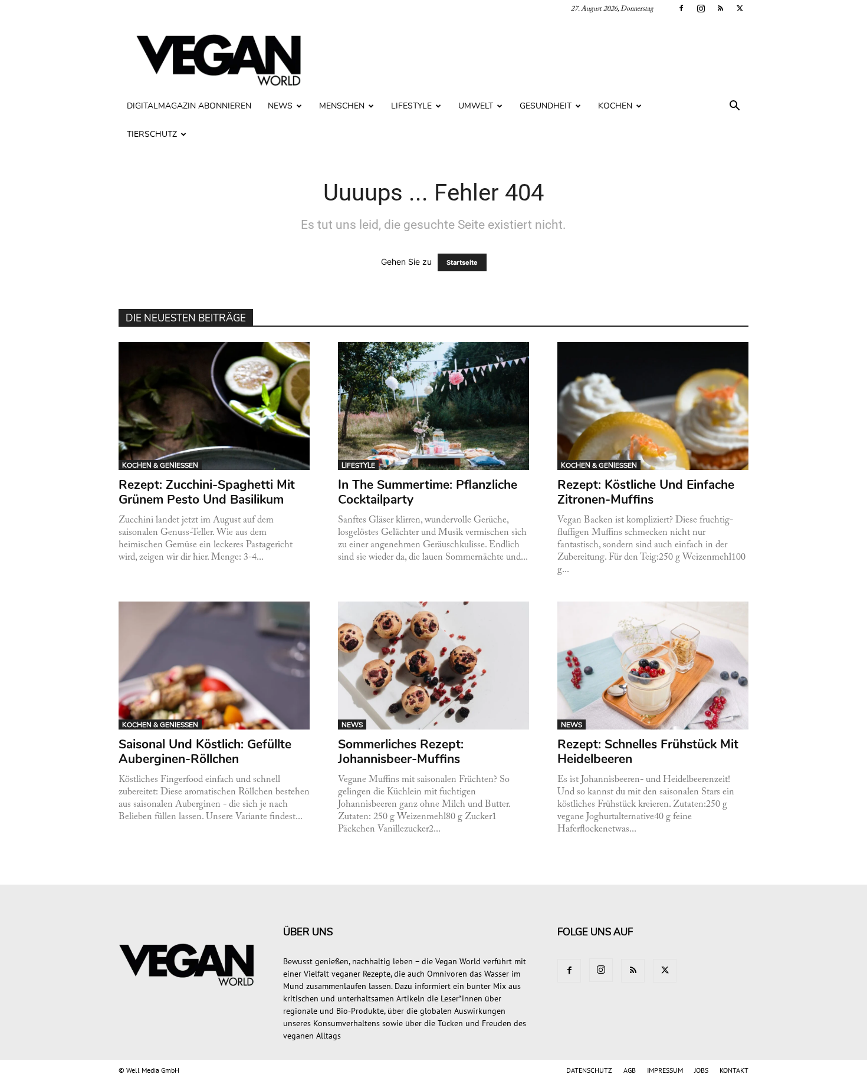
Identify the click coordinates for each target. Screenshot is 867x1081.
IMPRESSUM (665, 1070)
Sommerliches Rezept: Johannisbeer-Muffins (401, 751)
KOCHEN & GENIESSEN (160, 465)
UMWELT (475, 105)
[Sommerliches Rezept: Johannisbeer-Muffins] (434, 666)
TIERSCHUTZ (152, 134)
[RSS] (720, 8)
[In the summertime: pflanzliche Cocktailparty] (434, 406)
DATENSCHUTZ (589, 1070)
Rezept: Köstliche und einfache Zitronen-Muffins (645, 492)
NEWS (280, 105)
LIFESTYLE (411, 105)
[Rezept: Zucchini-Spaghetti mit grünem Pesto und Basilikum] (214, 406)
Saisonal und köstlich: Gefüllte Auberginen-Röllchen (205, 751)
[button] (734, 107)
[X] (739, 8)
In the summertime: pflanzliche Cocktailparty (427, 492)
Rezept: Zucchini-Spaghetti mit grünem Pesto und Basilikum (207, 492)
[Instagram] (701, 8)
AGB (629, 1070)
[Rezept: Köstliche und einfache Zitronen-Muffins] (653, 406)
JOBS (701, 1070)
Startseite (462, 262)
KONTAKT (734, 1070)
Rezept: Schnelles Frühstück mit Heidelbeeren (647, 751)
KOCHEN (615, 105)
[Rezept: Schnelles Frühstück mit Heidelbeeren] (653, 666)
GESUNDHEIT (546, 105)
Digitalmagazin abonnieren (189, 105)
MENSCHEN (341, 105)
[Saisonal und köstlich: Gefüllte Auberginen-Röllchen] (214, 666)
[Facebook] (681, 8)
